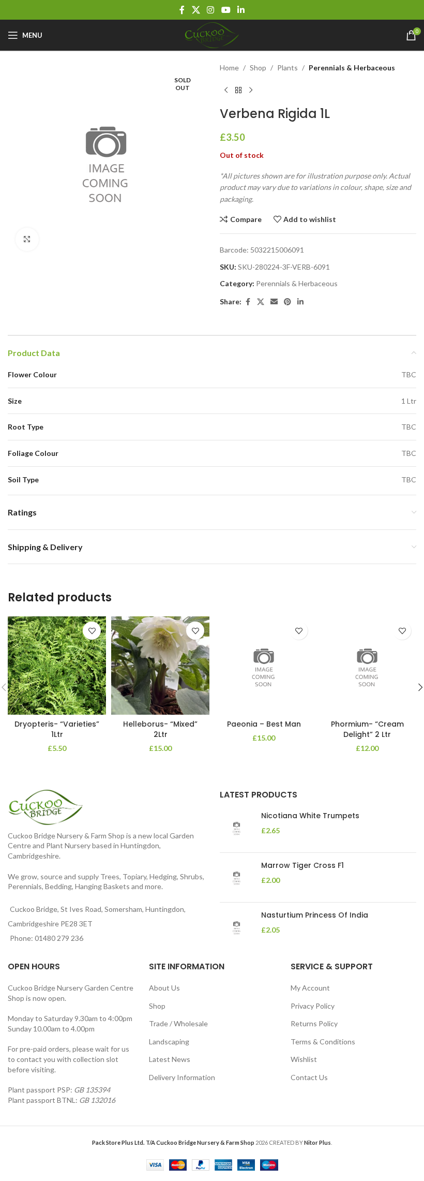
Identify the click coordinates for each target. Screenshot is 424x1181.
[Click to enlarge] (27, 239)
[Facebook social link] (182, 10)
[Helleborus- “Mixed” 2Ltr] (160, 665)
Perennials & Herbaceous (352, 67)
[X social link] (195, 10)
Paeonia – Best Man (264, 724)
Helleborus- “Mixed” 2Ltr (160, 729)
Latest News (169, 1059)
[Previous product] (226, 90)
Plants (287, 67)
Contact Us (309, 1077)
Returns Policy (314, 1023)
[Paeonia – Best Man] (264, 665)
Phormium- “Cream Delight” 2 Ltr (367, 729)
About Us (164, 987)
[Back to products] (238, 90)
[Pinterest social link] (287, 302)
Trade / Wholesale (178, 1023)
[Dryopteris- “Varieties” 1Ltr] (57, 665)
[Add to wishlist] (92, 631)
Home (229, 67)
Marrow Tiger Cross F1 (302, 865)
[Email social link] (274, 302)
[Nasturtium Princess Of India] (236, 927)
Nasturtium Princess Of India (314, 915)
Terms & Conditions (323, 1041)
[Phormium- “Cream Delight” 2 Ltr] (367, 665)
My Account (310, 987)
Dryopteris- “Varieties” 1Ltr (56, 729)
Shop (258, 67)
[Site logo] (212, 34)
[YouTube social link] (226, 10)
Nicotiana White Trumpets (310, 816)
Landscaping (169, 1041)
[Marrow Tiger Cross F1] (236, 877)
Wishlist (304, 1059)
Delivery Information (182, 1077)
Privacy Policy (313, 1005)
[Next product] (251, 90)
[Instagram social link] (211, 10)
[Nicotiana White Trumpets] (236, 828)
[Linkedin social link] (241, 10)
